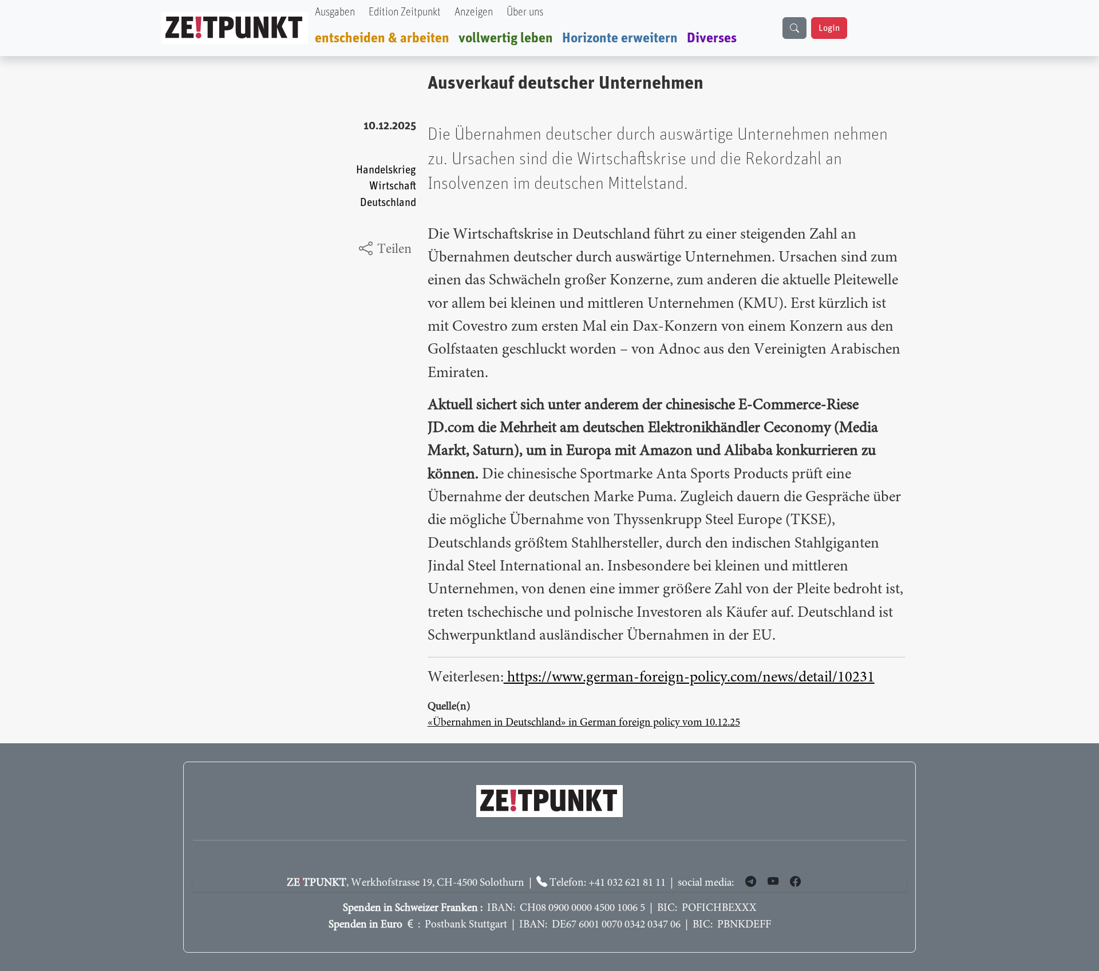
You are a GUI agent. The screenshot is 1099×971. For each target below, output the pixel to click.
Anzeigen (473, 12)
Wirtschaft (392, 186)
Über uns (525, 12)
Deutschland (388, 202)
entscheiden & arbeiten (382, 38)
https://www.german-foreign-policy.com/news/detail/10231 (689, 677)
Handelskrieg (386, 170)
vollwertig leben (505, 38)
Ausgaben (335, 12)
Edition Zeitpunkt (405, 12)
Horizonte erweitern (620, 38)
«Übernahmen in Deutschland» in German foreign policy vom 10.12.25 (584, 723)
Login (829, 28)
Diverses (712, 38)
